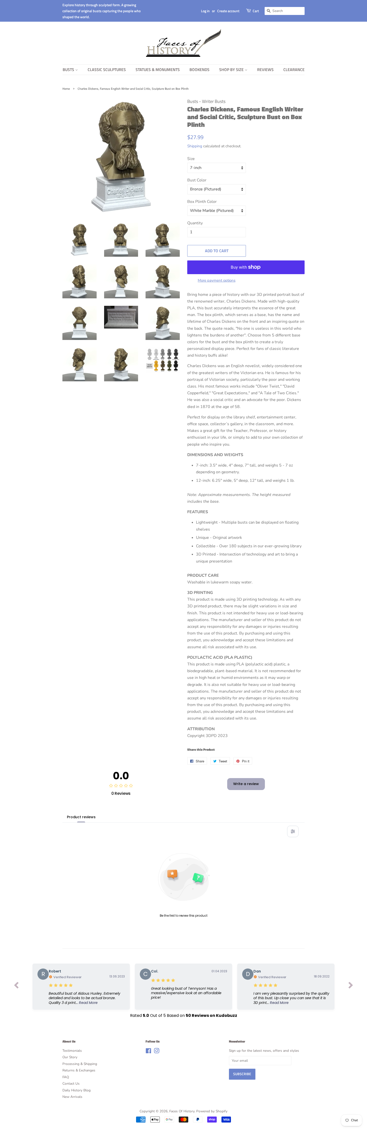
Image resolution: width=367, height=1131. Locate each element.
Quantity (195, 223)
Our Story (69, 1057)
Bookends (199, 70)
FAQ (65, 1077)
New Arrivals (72, 1096)
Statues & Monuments (158, 70)
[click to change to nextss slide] (351, 986)
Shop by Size (232, 70)
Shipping (194, 146)
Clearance (294, 70)
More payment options (216, 280)
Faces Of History (181, 1111)
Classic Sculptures (107, 70)
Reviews (265, 70)
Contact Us (71, 1083)
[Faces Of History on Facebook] (148, 1052)
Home (66, 88)
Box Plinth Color (202, 201)
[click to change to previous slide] (16, 986)
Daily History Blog (76, 1090)
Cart (256, 10)
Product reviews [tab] (81, 816)
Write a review (246, 783)
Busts (69, 70)
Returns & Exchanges (78, 1070)
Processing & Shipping (79, 1063)
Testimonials (72, 1050)
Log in (205, 10)
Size (191, 159)
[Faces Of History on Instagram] (156, 1052)
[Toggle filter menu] (293, 831)
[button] (87, 998)
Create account (228, 10)
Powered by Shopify (211, 1111)
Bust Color (196, 180)
